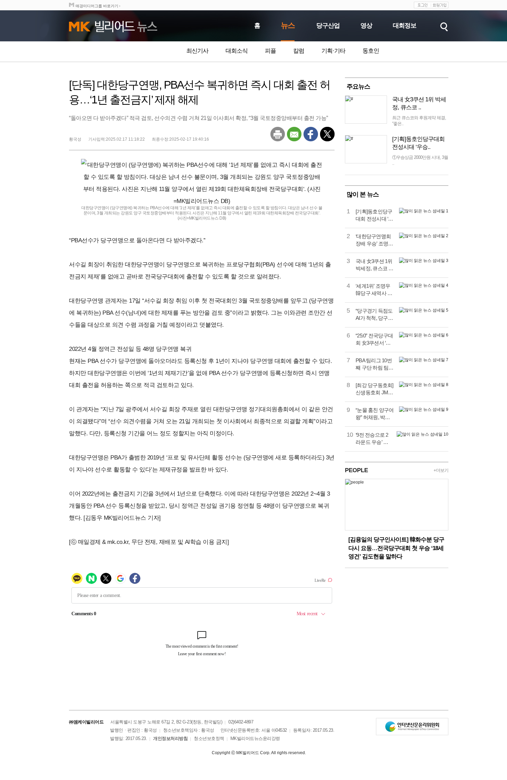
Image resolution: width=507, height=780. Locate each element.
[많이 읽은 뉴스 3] (423, 260)
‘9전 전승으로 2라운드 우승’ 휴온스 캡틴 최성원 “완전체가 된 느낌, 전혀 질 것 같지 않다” (373, 439)
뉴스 (288, 25)
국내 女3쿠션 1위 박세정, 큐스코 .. (419, 103)
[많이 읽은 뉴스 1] (423, 211)
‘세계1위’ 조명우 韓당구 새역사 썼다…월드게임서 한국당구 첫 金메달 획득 (374, 290)
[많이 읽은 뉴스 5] (423, 310)
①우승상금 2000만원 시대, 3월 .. (420, 160)
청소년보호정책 (209, 738)
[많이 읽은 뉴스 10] (422, 434)
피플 (270, 51)
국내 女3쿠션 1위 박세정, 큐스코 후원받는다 (375, 265)
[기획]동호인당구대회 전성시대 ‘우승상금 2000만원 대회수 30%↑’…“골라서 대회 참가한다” (374, 215)
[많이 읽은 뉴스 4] (423, 285)
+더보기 (441, 470)
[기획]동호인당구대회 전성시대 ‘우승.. (418, 143)
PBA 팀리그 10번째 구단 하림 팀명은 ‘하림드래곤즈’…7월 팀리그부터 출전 (375, 364)
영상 (366, 25)
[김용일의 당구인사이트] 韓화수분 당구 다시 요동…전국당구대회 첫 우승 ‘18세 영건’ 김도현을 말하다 (396, 548)
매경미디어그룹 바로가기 (97, 6)
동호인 (370, 51)
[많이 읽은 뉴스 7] (423, 359)
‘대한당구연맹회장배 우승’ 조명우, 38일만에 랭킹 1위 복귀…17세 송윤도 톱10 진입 (375, 240)
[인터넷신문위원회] (412, 726)
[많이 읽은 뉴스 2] (423, 235)
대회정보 (404, 25)
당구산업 (328, 25)
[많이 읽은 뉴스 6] (423, 335)
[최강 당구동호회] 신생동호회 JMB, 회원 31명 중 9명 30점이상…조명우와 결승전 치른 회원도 (375, 389)
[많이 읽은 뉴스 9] (423, 409)
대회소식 (237, 51)
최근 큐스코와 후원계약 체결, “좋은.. (419, 120)
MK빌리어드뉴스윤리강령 (255, 738)
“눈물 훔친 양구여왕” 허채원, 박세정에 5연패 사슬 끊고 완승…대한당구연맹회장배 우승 (375, 414)
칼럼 (298, 51)
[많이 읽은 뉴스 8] (423, 384)
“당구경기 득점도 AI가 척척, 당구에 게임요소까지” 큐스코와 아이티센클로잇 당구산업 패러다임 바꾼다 (374, 315)
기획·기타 (333, 51)
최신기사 (197, 51)
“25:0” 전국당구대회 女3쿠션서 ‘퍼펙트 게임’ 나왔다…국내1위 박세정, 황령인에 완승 (375, 339)
